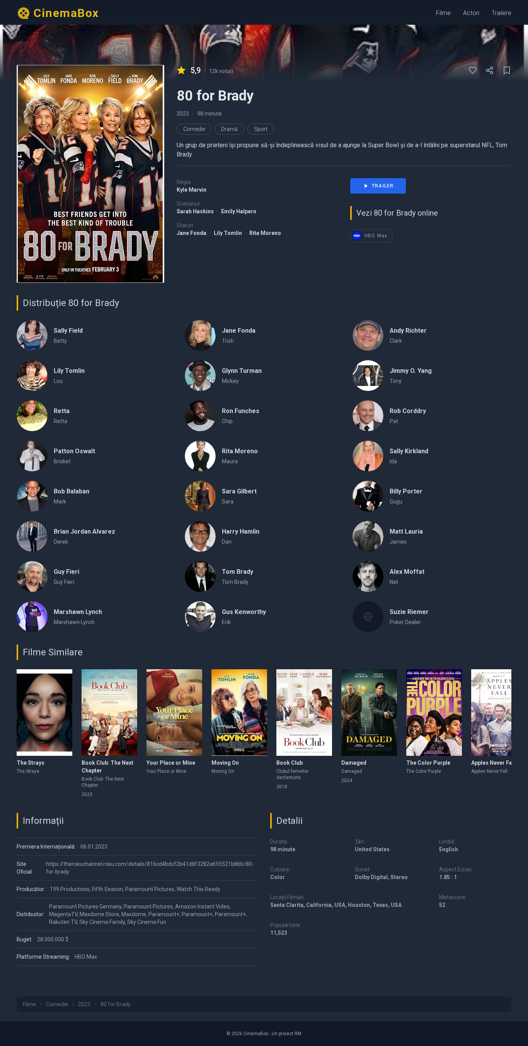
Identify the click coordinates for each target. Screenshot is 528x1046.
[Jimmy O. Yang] (368, 375)
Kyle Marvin (191, 190)
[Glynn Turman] (200, 375)
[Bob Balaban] (32, 496)
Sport (260, 129)
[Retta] (32, 415)
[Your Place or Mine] (174, 712)
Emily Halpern (238, 211)
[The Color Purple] (434, 712)
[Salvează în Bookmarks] (506, 70)
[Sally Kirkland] (368, 456)
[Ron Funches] (200, 415)
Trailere (501, 13)
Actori (471, 13)
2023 (183, 114)
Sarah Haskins (196, 211)
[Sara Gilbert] (200, 496)
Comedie (194, 129)
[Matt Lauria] (368, 536)
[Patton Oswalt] (32, 456)
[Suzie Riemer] (368, 616)
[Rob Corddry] (368, 415)
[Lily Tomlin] (32, 375)
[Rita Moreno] (200, 456)
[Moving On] (239, 712)
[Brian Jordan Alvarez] (32, 536)
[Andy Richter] (368, 335)
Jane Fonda (192, 233)
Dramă (229, 129)
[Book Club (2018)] (304, 712)
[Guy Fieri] (32, 576)
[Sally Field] (32, 335)
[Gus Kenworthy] (200, 616)
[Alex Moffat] (368, 576)
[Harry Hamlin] (200, 536)
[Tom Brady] (200, 576)
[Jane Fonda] (200, 335)
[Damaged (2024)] (369, 712)
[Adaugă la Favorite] (472, 70)
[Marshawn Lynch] (32, 616)
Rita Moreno (265, 233)
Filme (443, 13)
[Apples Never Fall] (499, 712)
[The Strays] (44, 712)
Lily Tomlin (228, 233)
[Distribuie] (489, 70)
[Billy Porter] (368, 496)
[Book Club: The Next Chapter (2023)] (109, 712)
